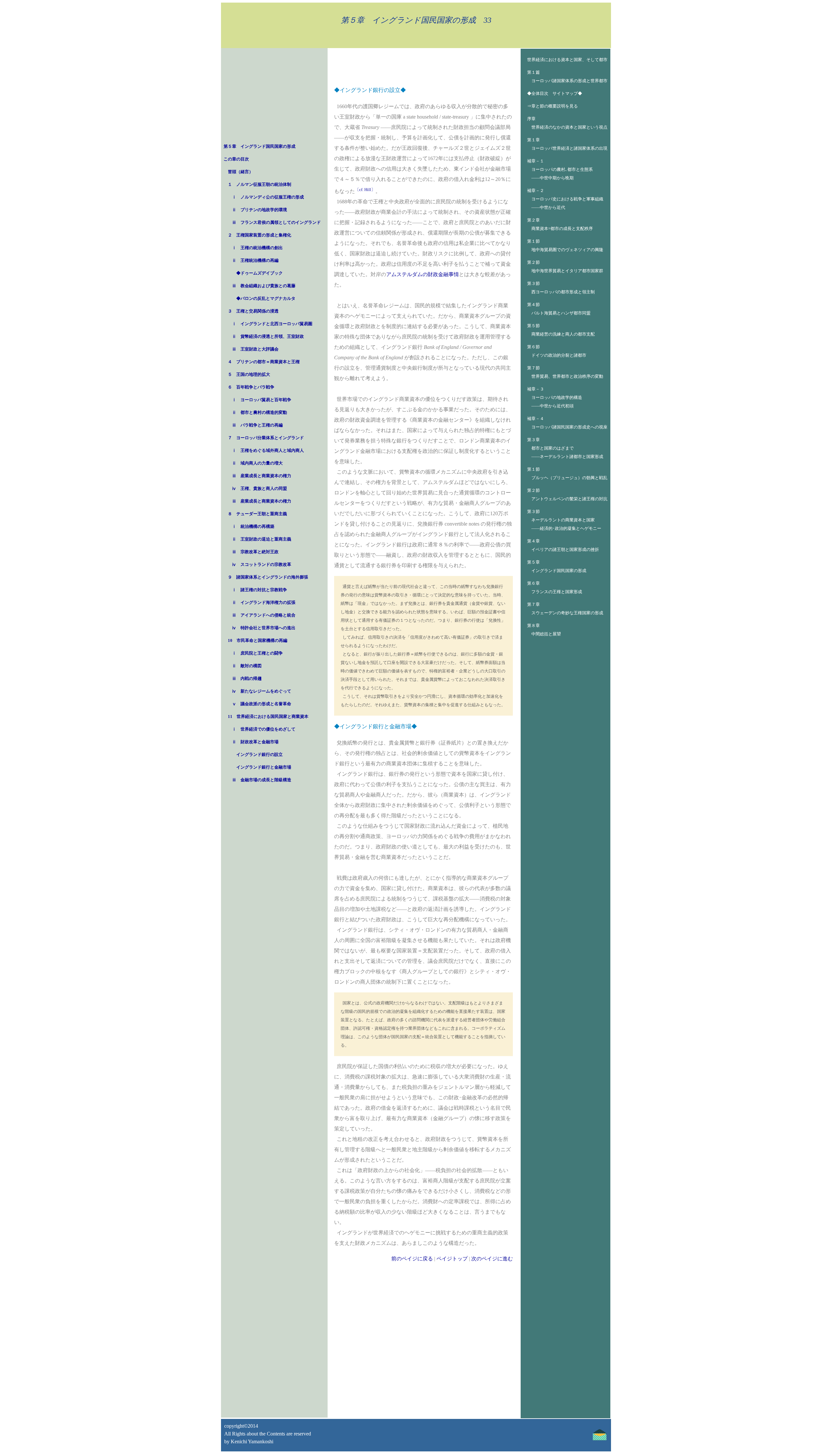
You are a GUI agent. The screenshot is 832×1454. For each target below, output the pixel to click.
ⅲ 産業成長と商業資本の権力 (261, 475)
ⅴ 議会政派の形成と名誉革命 (261, 703)
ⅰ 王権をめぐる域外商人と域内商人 (268, 450)
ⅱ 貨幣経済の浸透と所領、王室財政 (268, 336)
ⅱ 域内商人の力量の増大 (257, 463)
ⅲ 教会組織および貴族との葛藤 (263, 285)
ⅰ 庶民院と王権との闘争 (257, 653)
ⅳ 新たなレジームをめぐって (261, 691)
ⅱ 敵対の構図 (247, 665)
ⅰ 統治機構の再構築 (253, 526)
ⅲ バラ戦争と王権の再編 (257, 425)
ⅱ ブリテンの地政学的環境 (259, 209)
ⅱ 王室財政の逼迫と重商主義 (261, 539)
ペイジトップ (452, 1258)
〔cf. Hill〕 (365, 189)
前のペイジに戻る (412, 1258)
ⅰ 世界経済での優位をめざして (263, 729)
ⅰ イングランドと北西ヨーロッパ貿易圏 (272, 323)
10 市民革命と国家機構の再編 (257, 640)
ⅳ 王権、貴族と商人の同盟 (259, 488)
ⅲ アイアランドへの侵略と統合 (263, 615)
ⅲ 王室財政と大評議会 (255, 349)
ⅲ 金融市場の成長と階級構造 (261, 779)
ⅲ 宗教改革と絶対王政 (255, 551)
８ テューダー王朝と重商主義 (257, 513)
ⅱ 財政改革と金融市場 (255, 741)
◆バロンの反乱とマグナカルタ (265, 298)
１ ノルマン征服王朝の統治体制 (259, 184)
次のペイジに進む (492, 1258)
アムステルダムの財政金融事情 (422, 274)
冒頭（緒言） (240, 171)
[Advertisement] (274, 96)
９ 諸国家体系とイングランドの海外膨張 (268, 577)
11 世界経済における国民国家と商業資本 (268, 716)
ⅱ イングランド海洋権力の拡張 (263, 602)
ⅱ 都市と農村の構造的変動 (259, 412)
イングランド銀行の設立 (259, 754)
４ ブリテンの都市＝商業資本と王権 (264, 361)
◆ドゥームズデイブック (259, 273)
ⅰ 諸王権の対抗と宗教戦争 (259, 589)
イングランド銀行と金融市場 (263, 767)
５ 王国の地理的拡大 (249, 374)
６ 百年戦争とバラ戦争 (251, 387)
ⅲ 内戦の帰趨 (247, 678)
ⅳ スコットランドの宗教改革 (261, 564)
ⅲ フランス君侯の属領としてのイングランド (276, 222)
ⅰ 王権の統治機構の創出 (257, 247)
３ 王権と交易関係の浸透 (253, 311)
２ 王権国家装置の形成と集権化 (259, 235)
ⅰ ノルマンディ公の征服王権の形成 (268, 197)
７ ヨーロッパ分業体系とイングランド (266, 437)
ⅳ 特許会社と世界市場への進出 (263, 627)
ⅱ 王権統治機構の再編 (255, 260)
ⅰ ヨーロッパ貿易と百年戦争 (261, 399)
